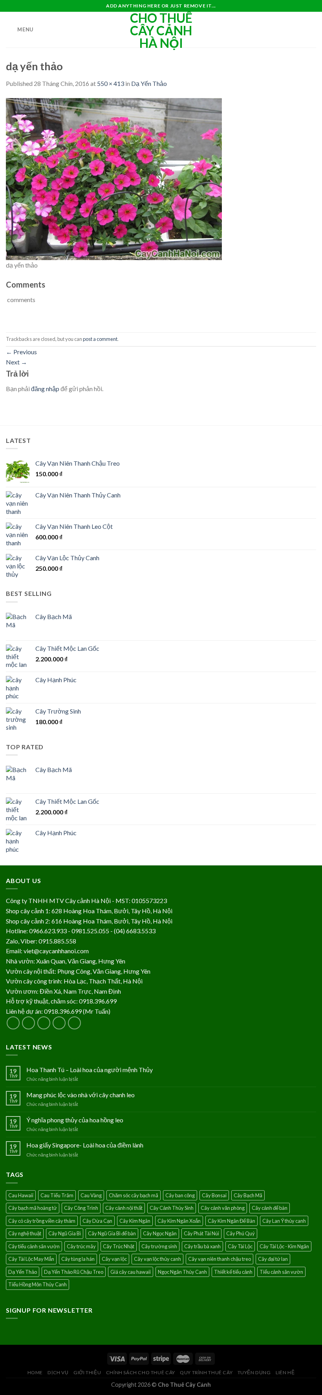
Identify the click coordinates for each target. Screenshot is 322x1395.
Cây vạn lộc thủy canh (157, 1259)
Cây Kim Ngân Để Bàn (231, 1221)
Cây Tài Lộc (240, 1246)
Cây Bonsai (214, 1195)
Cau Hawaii (20, 1195)
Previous (21, 351)
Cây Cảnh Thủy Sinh (172, 1208)
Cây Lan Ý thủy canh (284, 1221)
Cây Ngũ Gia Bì (64, 1233)
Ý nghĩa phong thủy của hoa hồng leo (74, 1120)
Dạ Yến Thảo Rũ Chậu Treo (73, 1272)
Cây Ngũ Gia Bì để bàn (112, 1233)
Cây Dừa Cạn (97, 1221)
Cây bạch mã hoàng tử (32, 1208)
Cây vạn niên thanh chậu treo (219, 1259)
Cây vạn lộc (114, 1259)
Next (16, 362)
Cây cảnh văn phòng (223, 1208)
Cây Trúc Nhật (118, 1246)
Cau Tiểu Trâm (56, 1195)
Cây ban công (180, 1195)
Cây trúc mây (81, 1246)
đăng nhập (45, 388)
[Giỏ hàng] (312, 29)
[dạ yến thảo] (114, 178)
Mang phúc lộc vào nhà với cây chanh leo (80, 1094)
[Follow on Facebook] (13, 1022)
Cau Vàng (91, 1195)
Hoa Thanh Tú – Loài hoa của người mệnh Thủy (89, 1069)
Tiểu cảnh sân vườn (281, 1272)
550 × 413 (110, 83)
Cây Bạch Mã (248, 1195)
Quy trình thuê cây (206, 1372)
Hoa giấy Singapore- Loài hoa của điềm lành (84, 1145)
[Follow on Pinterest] (74, 1022)
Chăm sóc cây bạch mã (133, 1195)
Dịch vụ (58, 1372)
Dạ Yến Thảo (149, 83)
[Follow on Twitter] (43, 1022)
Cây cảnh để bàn (269, 1208)
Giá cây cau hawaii (130, 1272)
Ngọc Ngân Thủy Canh (182, 1272)
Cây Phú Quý (240, 1233)
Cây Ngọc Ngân (160, 1233)
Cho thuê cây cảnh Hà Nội (161, 30)
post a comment (100, 339)
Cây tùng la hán (78, 1259)
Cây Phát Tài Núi (201, 1233)
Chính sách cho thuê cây (140, 1372)
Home (35, 1372)
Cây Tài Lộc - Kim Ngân (284, 1246)
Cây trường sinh (159, 1246)
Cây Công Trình (81, 1208)
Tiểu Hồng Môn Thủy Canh (37, 1284)
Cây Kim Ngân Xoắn (179, 1221)
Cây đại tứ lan (273, 1259)
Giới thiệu (87, 1372)
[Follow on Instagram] (28, 1022)
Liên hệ (285, 1372)
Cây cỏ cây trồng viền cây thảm (41, 1221)
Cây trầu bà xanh (202, 1246)
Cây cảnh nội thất (124, 1208)
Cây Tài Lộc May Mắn (31, 1259)
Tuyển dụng (254, 1372)
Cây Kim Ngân (134, 1221)
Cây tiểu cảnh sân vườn (34, 1246)
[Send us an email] (59, 1022)
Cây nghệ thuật (24, 1233)
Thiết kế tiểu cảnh (233, 1272)
